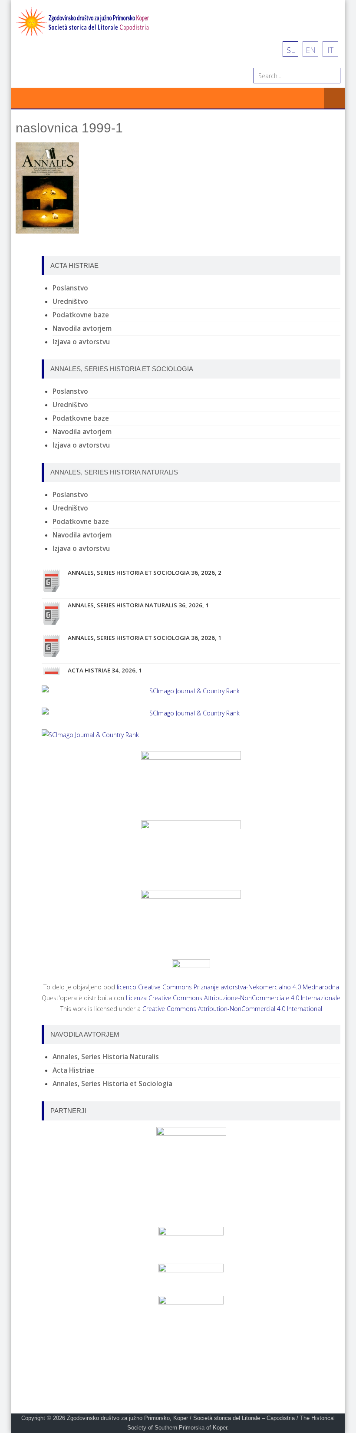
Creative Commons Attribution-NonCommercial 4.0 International (232, 1009)
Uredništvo (70, 301)
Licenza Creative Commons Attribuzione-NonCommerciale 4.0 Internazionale (233, 998)
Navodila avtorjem (82, 328)
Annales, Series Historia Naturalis (106, 1056)
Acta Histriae (73, 1070)
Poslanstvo (70, 288)
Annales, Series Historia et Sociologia (112, 1083)
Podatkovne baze (81, 315)
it (330, 50)
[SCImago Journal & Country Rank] (191, 690)
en (311, 50)
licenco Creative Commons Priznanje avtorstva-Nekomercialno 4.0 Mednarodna (228, 987)
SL (291, 50)
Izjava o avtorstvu (81, 341)
